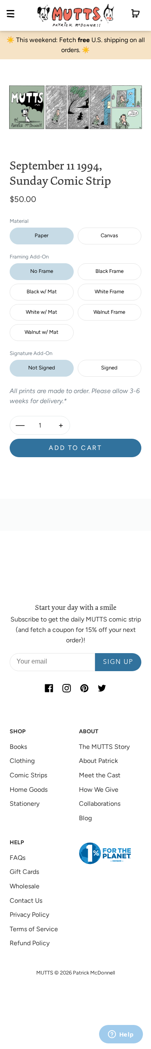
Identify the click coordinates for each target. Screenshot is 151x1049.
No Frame (41, 271)
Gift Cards (24, 872)
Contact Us (26, 900)
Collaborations (99, 803)
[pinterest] (84, 688)
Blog (85, 818)
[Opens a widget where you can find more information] (121, 1035)
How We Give (98, 789)
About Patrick (98, 761)
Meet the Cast (99, 775)
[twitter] (102, 688)
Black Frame (109, 271)
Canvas (109, 235)
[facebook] (49, 688)
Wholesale (24, 886)
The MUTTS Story (104, 746)
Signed (109, 368)
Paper (41, 235)
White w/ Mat (41, 312)
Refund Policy (30, 943)
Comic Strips (28, 775)
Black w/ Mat (42, 291)
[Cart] (135, 15)
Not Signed (41, 368)
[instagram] (67, 688)
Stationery (24, 803)
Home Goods (29, 789)
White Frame (109, 291)
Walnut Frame (109, 312)
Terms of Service (34, 929)
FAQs (17, 857)
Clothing (22, 761)
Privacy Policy (29, 914)
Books (18, 746)
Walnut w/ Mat (41, 332)
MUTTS (44, 973)
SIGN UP (118, 662)
